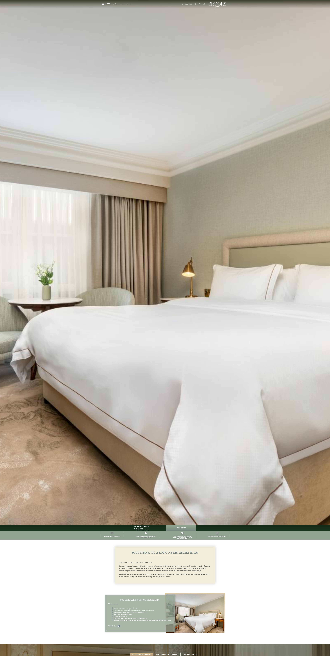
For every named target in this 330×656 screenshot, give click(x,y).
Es (123, 4)
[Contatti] (204, 4)
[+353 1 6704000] (195, 4)
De (119, 4)
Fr (127, 4)
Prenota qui (112, 626)
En (115, 4)
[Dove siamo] (200, 4)
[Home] (217, 4)
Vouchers (188, 4)
